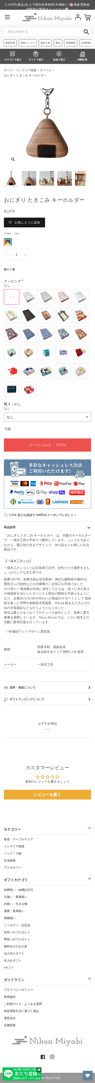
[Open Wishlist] (88, 1076)
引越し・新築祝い (15, 897)
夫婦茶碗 (86, 42)
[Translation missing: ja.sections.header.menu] (7, 17)
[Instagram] (52, 1057)
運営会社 (10, 1018)
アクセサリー (12, 867)
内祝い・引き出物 (15, 904)
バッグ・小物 (12, 853)
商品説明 (10, 527)
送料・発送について (23, 687)
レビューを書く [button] (47, 794)
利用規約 (10, 997)
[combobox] (47, 32)
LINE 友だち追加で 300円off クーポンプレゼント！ (43, 515)
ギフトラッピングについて (27, 699)
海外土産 (45, 42)
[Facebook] (43, 1057)
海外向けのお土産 (15, 946)
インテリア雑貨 (26, 70)
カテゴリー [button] (12, 829)
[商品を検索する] (86, 32)
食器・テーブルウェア (18, 839)
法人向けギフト (14, 953)
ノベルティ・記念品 (17, 925)
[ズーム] (13, 159)
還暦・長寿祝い (14, 911)
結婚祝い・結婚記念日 (18, 889)
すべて (8, 70)
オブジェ (46, 70)
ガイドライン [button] (14, 980)
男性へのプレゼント (17, 939)
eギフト (9, 967)
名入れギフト (12, 960)
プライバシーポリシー (18, 990)
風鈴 (58, 42)
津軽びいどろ (27, 42)
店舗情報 (10, 1025)
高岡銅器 (71, 42)
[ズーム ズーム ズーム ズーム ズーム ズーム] (47, 125)
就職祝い (10, 918)
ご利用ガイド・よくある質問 (23, 1004)
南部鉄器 (10, 42)
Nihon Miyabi (46, 1078)
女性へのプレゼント (17, 932)
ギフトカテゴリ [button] (16, 880)
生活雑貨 (10, 860)
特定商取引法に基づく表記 (21, 1011)
